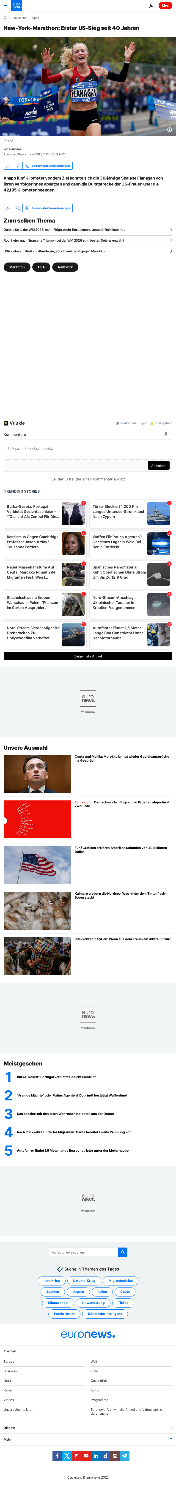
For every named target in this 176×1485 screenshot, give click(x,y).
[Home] (5, 17)
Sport (35, 18)
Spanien (52, 1292)
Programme (99, 1400)
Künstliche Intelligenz (105, 1314)
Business (10, 1371)
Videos (9, 1400)
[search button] (122, 1252)
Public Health (64, 1314)
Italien (102, 1292)
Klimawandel (58, 1303)
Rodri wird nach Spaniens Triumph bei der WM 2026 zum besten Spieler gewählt (64, 240)
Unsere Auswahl (25, 747)
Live (165, 5)
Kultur (95, 1390)
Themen (10, 1351)
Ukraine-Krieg (84, 1280)
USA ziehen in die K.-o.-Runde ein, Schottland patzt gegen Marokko (54, 251)
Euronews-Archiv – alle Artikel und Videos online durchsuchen (126, 1411)
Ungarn (78, 1292)
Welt (94, 1361)
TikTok (123, 1303)
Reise (8, 1390)
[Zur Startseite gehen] (16, 5)
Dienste (9, 1428)
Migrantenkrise (121, 1280)
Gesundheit (99, 1380)
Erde (94, 1371)
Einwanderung (93, 1303)
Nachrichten (19, 18)
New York (65, 267)
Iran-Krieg (52, 1280)
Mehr (8, 1439)
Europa (9, 1361)
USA (41, 267)
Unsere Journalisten (18, 1409)
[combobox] (88, 1252)
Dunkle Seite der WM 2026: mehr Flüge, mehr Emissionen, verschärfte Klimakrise (64, 229)
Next (7, 1380)
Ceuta (125, 1292)
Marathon (17, 267)
